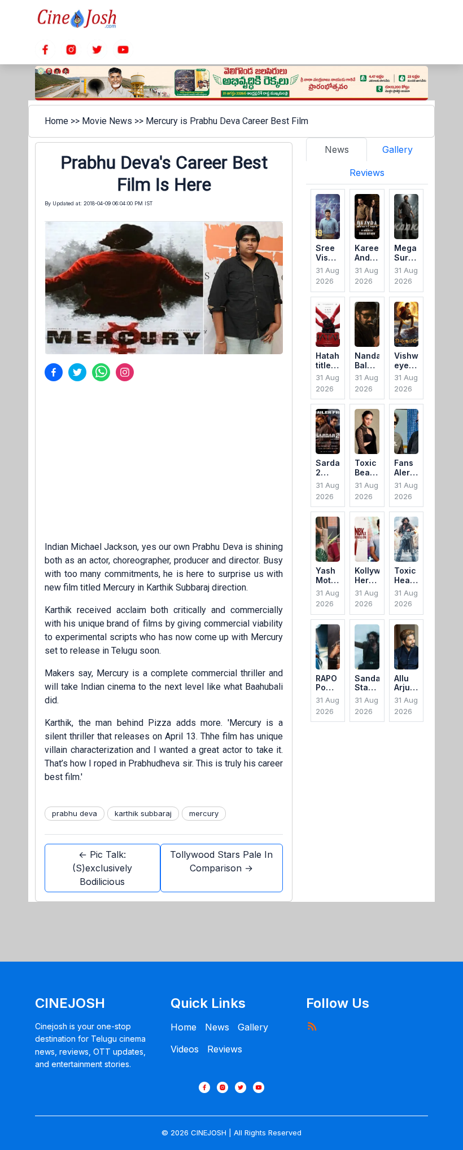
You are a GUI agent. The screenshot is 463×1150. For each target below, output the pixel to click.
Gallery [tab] (397, 149)
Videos (185, 1049)
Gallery (253, 1027)
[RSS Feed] (311, 1026)
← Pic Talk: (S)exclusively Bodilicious (102, 868)
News (217, 1027)
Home (56, 121)
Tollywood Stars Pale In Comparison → (221, 861)
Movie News (107, 121)
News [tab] (337, 149)
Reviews (224, 1049)
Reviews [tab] (367, 172)
